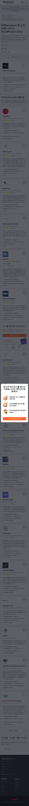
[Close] (26, 386)
